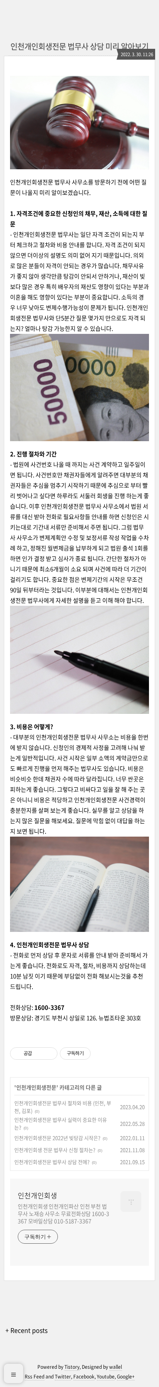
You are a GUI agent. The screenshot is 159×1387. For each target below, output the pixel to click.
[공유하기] (39, 1053)
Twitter (63, 1376)
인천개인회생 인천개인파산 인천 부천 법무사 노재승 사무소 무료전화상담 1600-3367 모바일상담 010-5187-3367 (63, 1213)
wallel (115, 1366)
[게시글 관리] (49, 1053)
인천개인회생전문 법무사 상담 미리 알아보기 (79, 46)
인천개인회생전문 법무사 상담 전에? (52, 1161)
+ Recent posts (26, 1330)
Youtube (106, 1376)
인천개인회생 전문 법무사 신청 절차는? (54, 1149)
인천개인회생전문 (36, 1087)
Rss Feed (34, 1376)
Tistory (72, 1366)
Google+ (126, 1376)
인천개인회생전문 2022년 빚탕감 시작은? (57, 1137)
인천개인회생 (37, 1195)
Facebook (84, 1376)
